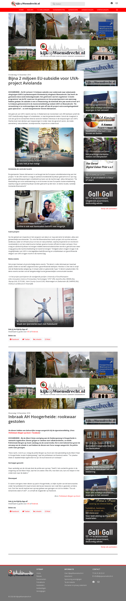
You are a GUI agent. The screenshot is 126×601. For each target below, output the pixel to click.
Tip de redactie (69, 582)
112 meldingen (43, 10)
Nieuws (39, 576)
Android (35, 332)
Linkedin (38, 339)
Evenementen (41, 579)
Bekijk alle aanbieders (109, 208)
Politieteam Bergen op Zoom (69, 496)
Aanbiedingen (41, 588)
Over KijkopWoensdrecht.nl (73, 573)
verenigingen (103, 10)
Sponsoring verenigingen (73, 579)
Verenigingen (40, 591)
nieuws (30, 10)
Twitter (27, 339)
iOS (28, 332)
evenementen (59, 10)
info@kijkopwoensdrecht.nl (103, 576)
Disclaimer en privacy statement (75, 585)
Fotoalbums (40, 582)
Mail (48, 339)
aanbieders (73, 10)
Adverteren (68, 576)
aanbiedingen (87, 10)
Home (38, 573)
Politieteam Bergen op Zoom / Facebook (24, 433)
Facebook (15, 339)
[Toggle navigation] (117, 9)
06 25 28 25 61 (99, 573)
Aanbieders (40, 585)
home (21, 10)
